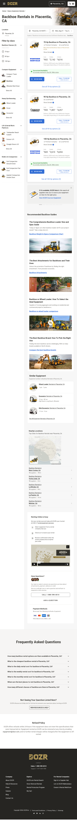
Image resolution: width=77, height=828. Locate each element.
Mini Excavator (52, 408)
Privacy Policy (51, 810)
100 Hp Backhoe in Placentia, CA (57, 139)
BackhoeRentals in (35, 469)
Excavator (50, 396)
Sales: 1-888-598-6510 (38, 766)
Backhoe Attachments (38, 273)
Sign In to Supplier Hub (61, 780)
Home (4, 11)
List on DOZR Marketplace (62, 784)
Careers (8, 791)
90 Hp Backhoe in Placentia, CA (57, 97)
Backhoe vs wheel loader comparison (43, 311)
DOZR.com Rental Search (35, 780)
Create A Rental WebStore (62, 787)
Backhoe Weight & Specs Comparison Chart (46, 234)
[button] (12, 46)
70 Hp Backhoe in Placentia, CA (57, 42)
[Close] (71, 187)
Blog (7, 794)
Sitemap (60, 810)
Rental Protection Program (36, 787)
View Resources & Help (39, 708)
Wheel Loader (52, 384)
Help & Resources (11, 784)
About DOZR (10, 780)
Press (7, 787)
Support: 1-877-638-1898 (38, 768)
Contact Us (9, 798)
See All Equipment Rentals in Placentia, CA (42, 418)
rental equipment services (46, 523)
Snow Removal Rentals (34, 784)
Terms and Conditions (38, 810)
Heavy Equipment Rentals (15, 11)
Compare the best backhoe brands (42, 350)
